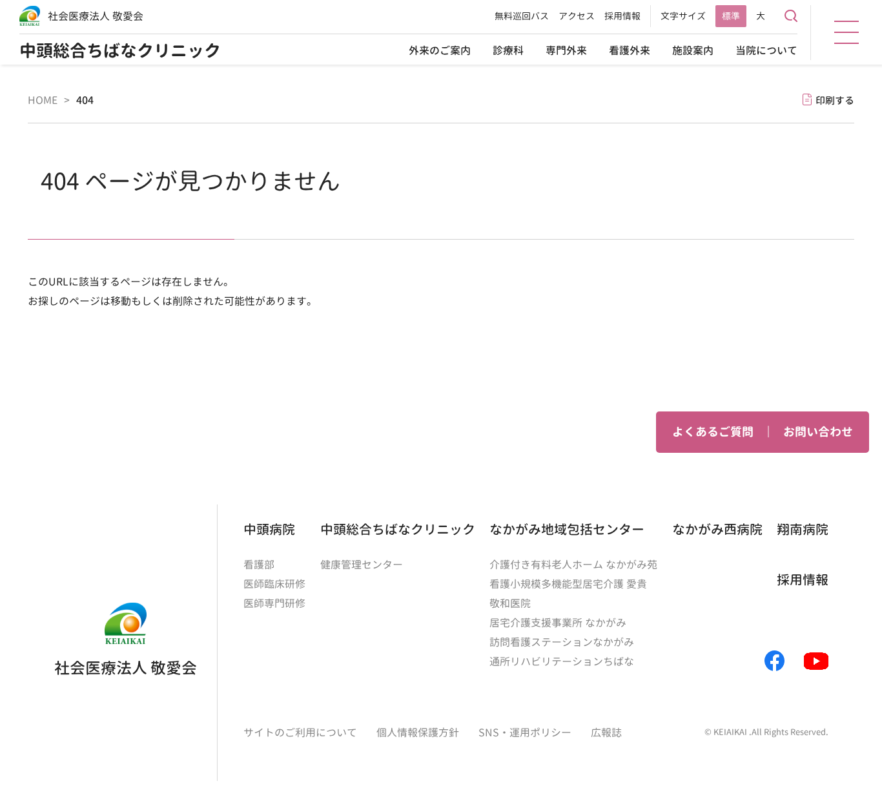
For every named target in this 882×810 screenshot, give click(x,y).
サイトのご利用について (300, 732)
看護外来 (629, 50)
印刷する (834, 100)
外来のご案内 (440, 50)
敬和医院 (510, 603)
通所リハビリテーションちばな (561, 661)
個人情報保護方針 (417, 732)
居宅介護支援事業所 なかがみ (557, 623)
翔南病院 (802, 529)
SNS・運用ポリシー (524, 732)
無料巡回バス (522, 16)
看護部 (258, 564)
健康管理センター (361, 564)
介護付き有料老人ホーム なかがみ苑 (573, 564)
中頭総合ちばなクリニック (120, 50)
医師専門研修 (274, 603)
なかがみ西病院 (717, 529)
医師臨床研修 (274, 584)
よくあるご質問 (713, 432)
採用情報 (622, 16)
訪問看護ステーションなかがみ (561, 642)
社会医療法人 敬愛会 (95, 16)
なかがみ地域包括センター (566, 529)
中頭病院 (269, 529)
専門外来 (566, 50)
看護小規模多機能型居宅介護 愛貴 (568, 584)
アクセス (577, 16)
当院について (766, 50)
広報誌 (606, 732)
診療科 (508, 50)
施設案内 (692, 50)
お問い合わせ (818, 432)
